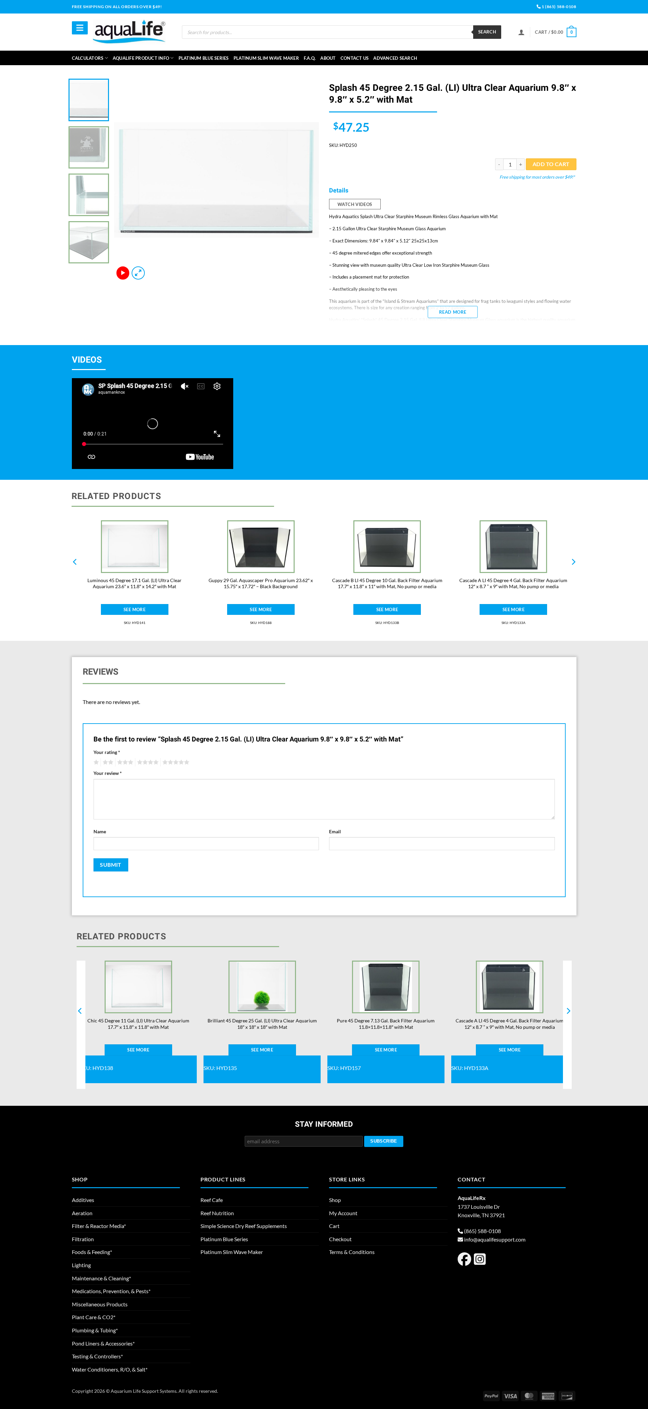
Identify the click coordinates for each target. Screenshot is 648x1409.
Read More (452, 312)
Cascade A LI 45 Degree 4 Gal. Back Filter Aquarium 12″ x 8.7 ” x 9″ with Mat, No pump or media (513, 583)
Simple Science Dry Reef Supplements (243, 1226)
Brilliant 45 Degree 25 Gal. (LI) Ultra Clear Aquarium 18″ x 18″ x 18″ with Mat (262, 1024)
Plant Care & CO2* (93, 1317)
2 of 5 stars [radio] (107, 762)
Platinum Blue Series (204, 58)
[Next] (306, 180)
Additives (83, 1200)
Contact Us (355, 58)
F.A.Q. (310, 58)
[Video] (123, 273)
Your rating (106, 752)
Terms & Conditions (352, 1252)
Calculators (88, 58)
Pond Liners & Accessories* (103, 1343)
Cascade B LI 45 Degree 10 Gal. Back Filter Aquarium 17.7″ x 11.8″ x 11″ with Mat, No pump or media (387, 583)
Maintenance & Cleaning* (101, 1278)
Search (487, 31)
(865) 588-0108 (482, 1231)
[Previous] (126, 180)
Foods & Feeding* (92, 1252)
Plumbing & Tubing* (95, 1330)
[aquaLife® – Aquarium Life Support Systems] (129, 32)
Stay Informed (324, 1125)
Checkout (340, 1239)
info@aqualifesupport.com (494, 1239)
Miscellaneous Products (100, 1304)
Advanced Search (395, 58)
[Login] (521, 32)
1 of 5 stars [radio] (95, 762)
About (327, 58)
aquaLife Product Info (141, 58)
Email (335, 831)
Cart (334, 1226)
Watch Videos (355, 204)
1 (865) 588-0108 (558, 6)
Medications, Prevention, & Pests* (111, 1291)
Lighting (81, 1265)
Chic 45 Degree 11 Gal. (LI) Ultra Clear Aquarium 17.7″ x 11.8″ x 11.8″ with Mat (138, 1024)
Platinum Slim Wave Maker (266, 58)
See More (134, 609)
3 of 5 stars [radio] (124, 762)
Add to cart (551, 164)
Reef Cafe (211, 1200)
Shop (335, 1200)
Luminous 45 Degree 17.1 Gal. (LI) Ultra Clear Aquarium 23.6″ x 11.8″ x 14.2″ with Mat (134, 583)
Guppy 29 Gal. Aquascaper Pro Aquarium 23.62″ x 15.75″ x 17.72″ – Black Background (261, 583)
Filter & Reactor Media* (99, 1226)
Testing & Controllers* (97, 1356)
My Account (343, 1213)
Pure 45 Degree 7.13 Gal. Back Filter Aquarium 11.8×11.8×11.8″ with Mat (386, 1024)
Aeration (82, 1213)
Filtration (83, 1239)
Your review (107, 773)
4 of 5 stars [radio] (147, 762)
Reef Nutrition (217, 1213)
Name (99, 831)
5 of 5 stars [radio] (174, 762)
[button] (555, 32)
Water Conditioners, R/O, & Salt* (109, 1369)
